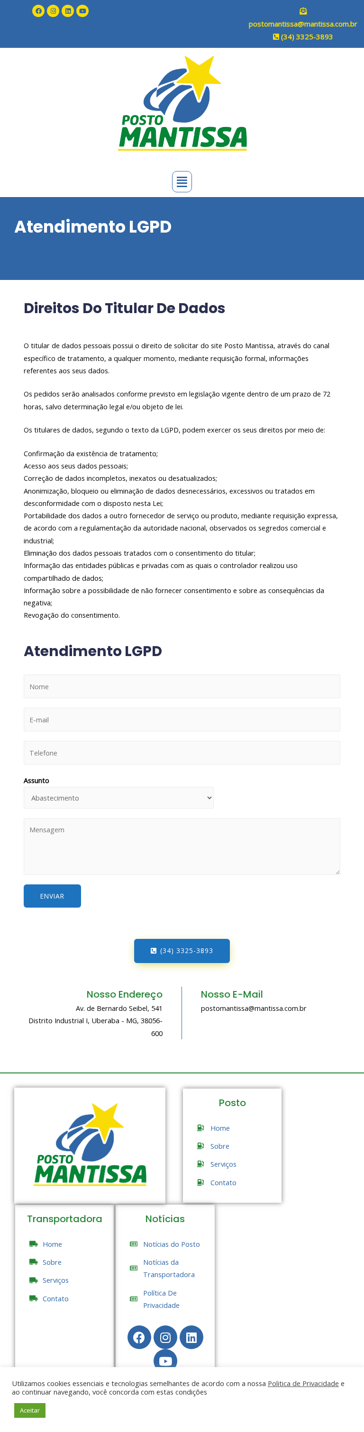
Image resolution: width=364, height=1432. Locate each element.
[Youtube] (82, 11)
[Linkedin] (68, 11)
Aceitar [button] (30, 1410)
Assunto (36, 780)
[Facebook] (38, 11)
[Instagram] (53, 11)
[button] (182, 951)
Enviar (52, 896)
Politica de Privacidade (303, 1383)
